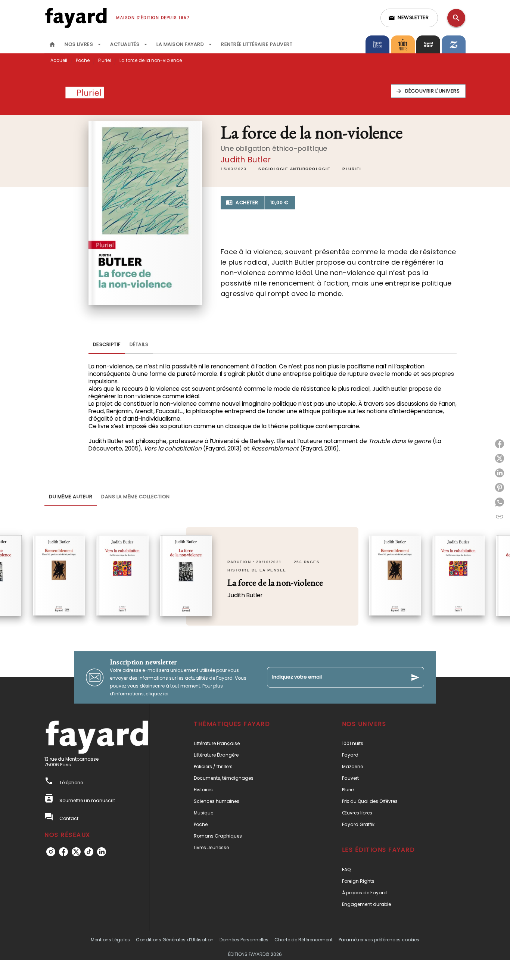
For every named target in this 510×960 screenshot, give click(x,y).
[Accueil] (75, 17)
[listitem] (50, 851)
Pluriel (104, 60)
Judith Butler (246, 159)
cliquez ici (157, 694)
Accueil (58, 60)
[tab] (52, 44)
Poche (83, 60)
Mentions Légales (110, 939)
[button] (409, 18)
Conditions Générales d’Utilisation (175, 939)
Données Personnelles (244, 939)
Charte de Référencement (303, 939)
